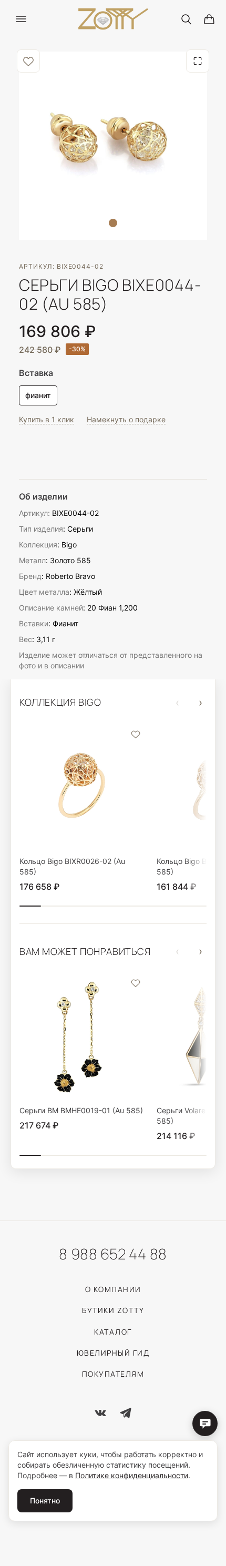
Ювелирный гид (113, 1353)
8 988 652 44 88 (113, 1253)
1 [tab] (113, 223)
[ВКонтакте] (100, 1412)
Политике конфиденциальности (131, 1475)
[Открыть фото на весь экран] (197, 61)
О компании (113, 1289)
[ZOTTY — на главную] (113, 19)
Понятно (45, 1500)
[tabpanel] (113, 146)
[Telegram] (125, 1412)
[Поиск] (186, 19)
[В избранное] (28, 61)
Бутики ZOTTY (113, 1310)
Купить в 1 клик (46, 419)
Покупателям (113, 1374)
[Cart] (209, 19)
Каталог (113, 1332)
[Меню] (21, 18)
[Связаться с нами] (205, 1423)
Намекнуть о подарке (126, 419)
